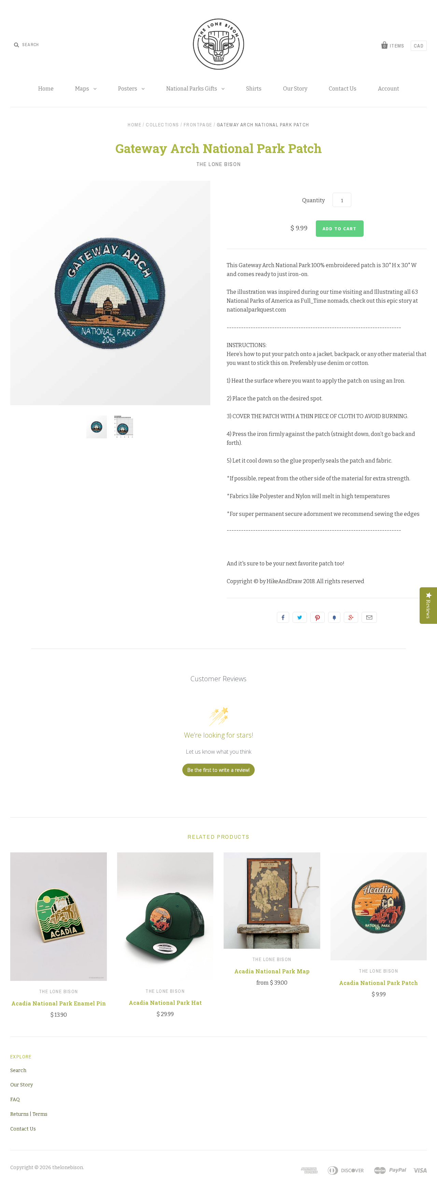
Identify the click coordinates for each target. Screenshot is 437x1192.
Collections (162, 125)
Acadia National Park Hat (165, 1002)
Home (46, 88)
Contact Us (342, 88)
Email (369, 617)
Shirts (254, 88)
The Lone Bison (218, 164)
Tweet (300, 617)
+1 (351, 617)
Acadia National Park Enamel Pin (58, 1003)
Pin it (317, 617)
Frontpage (198, 125)
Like (283, 617)
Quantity (313, 200)
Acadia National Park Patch (378, 982)
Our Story (295, 88)
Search (18, 1070)
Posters (128, 88)
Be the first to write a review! (218, 770)
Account (388, 88)
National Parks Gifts (192, 88)
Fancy (334, 617)
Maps (82, 88)
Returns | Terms (28, 1114)
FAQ (15, 1099)
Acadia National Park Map (272, 971)
